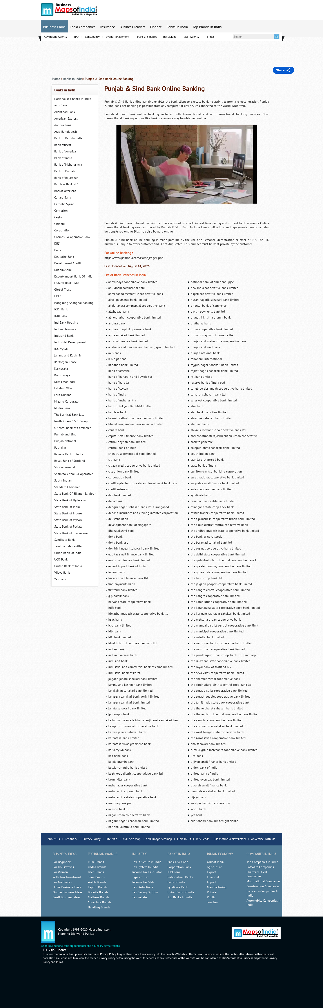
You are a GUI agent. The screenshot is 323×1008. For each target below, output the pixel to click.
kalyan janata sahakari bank (127, 732)
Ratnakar (60, 447)
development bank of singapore (129, 525)
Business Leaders (132, 27)
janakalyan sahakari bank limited (130, 691)
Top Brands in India (207, 27)
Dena (57, 250)
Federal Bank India (66, 283)
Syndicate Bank (64, 540)
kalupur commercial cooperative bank (133, 726)
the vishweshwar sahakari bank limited (217, 726)
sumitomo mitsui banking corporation (216, 471)
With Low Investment (67, 877)
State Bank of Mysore (68, 520)
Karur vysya (62, 375)
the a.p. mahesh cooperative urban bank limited (223, 519)
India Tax (139, 854)
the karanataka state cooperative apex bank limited (225, 608)
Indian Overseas (65, 329)
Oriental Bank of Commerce (72, 428)
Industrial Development (70, 342)
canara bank (116, 430)
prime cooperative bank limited (212, 329)
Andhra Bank (62, 125)
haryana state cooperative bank (129, 602)
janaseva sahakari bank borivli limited (134, 696)
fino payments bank (121, 584)
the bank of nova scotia (206, 537)
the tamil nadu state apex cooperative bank (220, 702)
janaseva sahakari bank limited (129, 702)
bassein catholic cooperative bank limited (136, 418)
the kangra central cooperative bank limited (220, 590)
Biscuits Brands (98, 892)
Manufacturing (217, 887)
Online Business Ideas (67, 892)
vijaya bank (198, 797)
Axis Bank (60, 105)
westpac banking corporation (210, 803)
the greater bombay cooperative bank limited (221, 566)
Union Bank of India (180, 892)
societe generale (202, 442)
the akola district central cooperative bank (219, 525)
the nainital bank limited (207, 637)
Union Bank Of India (68, 553)
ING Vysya (61, 349)
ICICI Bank (61, 309)
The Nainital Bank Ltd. (69, 415)
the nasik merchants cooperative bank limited (221, 643)
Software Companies (260, 867)
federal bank (116, 572)
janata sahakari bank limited (127, 708)
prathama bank (201, 323)
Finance (156, 27)
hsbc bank (115, 619)
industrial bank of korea (124, 673)
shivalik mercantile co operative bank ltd (218, 430)
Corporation (62, 230)
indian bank (116, 649)
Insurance (107, 27)
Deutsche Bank (64, 257)
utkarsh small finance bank (209, 785)
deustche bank (118, 519)
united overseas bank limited (210, 779)
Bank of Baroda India (68, 138)
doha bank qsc (118, 542)
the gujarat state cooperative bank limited (219, 572)
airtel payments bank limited (127, 300)
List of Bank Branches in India (125, 275)
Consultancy (92, 37)
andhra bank (116, 323)
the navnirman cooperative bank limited (218, 649)
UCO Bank (61, 559)
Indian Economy (220, 854)
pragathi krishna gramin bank (211, 317)
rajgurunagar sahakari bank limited (214, 365)
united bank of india (204, 773)
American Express (66, 118)
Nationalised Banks (180, 877)
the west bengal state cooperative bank (217, 732)
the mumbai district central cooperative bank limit (224, 625)
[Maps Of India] (69, 15)
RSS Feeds (202, 839)
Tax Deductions (142, 887)
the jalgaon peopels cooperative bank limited (221, 584)
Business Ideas (64, 854)
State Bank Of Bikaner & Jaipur (75, 494)
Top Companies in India (262, 862)
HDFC (58, 296)
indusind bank (118, 661)
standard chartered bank (207, 460)
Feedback (71, 839)
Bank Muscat (62, 145)
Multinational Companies (263, 881)
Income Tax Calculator (147, 872)
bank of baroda (118, 383)
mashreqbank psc (120, 803)
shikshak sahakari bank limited (211, 418)
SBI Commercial (64, 467)
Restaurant (169, 37)
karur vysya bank (119, 750)
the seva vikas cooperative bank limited (217, 673)
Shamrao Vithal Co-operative (73, 474)
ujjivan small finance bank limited (213, 762)
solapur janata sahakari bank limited (215, 448)
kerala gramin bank (121, 762)
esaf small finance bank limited (129, 560)
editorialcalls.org (64, 946)
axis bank (114, 353)
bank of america (119, 371)
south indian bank (203, 454)
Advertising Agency (55, 37)
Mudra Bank (62, 408)
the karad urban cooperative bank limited (219, 602)
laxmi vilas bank (119, 779)
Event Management (117, 37)
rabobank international (206, 359)
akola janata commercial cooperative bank (136, 306)
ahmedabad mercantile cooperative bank (135, 294)
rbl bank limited (201, 377)
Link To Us (184, 839)
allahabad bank (118, 311)
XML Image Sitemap (159, 839)
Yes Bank (60, 579)
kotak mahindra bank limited (127, 768)
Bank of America (65, 151)
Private (211, 892)
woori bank (198, 809)
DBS (57, 243)
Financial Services (146, 37)
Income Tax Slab (143, 882)
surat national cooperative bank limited (217, 477)
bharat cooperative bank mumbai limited (135, 424)
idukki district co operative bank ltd (132, 643)
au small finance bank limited (128, 341)
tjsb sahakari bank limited (208, 744)
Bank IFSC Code (177, 862)
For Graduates (62, 882)
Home (56, 79)
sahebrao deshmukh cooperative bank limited (221, 388)
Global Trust (62, 290)
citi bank (114, 460)
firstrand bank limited (123, 590)
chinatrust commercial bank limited (132, 454)
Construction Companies (263, 886)
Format (209, 37)
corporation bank (120, 477)
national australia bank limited (129, 827)
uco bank (197, 756)
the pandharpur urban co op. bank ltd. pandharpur (225, 655)
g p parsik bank (118, 596)
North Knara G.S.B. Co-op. (71, 421)
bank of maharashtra (122, 400)
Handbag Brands (99, 907)
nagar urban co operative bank (129, 815)
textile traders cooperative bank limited (217, 513)
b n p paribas (117, 359)
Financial (213, 877)
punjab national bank (205, 353)
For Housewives (63, 867)
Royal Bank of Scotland (69, 461)
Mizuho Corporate (66, 401)
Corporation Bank (179, 867)
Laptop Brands (97, 887)
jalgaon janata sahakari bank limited (133, 679)
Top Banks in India (179, 897)
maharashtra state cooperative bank (132, 797)
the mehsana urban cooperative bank (216, 619)
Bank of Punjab (64, 171)
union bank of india (204, 768)
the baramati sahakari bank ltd (211, 542)
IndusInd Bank (64, 336)
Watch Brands (97, 882)
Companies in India (261, 854)
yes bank (197, 815)
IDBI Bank (60, 316)
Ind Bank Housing (66, 322)
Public (211, 897)
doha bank (115, 537)
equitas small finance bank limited (131, 554)
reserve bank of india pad (208, 383)
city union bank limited (124, 471)
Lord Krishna (62, 395)
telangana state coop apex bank (212, 507)
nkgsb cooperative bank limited (212, 294)
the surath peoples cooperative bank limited (220, 696)
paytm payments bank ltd (208, 311)
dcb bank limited (119, 495)
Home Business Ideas (67, 887)
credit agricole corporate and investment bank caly (142, 483)
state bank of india (203, 465)
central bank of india (122, 448)
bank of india (117, 394)
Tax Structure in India (146, 862)
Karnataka (61, 369)
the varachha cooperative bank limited (217, 720)
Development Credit (67, 263)
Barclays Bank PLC (66, 184)
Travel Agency (190, 37)
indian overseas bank (122, 655)
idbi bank (114, 631)
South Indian (63, 480)
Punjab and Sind (65, 434)
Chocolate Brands (99, 902)
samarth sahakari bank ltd (208, 394)
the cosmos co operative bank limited (216, 548)
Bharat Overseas (65, 191)
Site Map (111, 839)
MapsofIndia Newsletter (230, 839)
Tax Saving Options (145, 892)
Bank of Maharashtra (68, 165)
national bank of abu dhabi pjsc (212, 282)
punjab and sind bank (205, 347)
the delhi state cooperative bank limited (218, 554)
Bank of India (63, 158)
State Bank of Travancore (71, 533)
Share (280, 70)
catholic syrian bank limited (127, 442)
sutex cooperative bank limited (211, 489)
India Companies (82, 27)
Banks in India (177, 27)
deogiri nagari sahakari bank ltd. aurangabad (138, 507)
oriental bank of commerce (209, 306)
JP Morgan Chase (65, 362)
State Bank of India (67, 507)
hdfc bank (115, 608)
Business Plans (54, 27)
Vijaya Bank (62, 573)
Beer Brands (96, 872)
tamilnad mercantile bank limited (213, 501)
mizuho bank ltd (119, 809)
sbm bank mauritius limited (209, 412)
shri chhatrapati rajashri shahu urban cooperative (224, 436)
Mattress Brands (98, 897)
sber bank (197, 406)
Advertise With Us (263, 839)
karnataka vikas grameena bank (129, 744)
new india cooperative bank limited (214, 288)
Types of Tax (140, 877)
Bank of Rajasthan (66, 178)
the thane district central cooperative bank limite (224, 714)
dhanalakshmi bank (121, 531)
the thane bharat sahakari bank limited (217, 708)
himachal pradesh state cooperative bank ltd (138, 614)
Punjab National (65, 441)
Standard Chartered (67, 487)
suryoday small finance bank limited (215, 483)
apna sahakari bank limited (126, 335)
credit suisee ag (118, 489)
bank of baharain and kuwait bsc (130, 377)
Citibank (59, 224)
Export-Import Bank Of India (73, 276)
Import (211, 882)
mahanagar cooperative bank (127, 785)
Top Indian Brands (102, 854)
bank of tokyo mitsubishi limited (130, 406)
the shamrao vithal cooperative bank (215, 679)
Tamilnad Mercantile (68, 546)
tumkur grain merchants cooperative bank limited (224, 750)
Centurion (61, 211)
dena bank (115, 501)
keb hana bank (118, 756)
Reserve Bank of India (68, 454)
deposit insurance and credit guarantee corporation (143, 513)
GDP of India (215, 862)
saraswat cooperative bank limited (214, 400)
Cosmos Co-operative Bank (72, 237)
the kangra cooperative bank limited (215, 596)
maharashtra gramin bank (125, 791)
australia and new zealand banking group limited (141, 347)
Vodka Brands (97, 867)
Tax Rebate (139, 897)
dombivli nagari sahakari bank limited (134, 548)
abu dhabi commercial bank (126, 288)
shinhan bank (200, 424)
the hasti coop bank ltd (206, 578)
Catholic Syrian (64, 204)
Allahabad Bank (64, 112)
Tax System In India (145, 867)
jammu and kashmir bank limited (130, 685)
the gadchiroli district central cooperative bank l (223, 560)
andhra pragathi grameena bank (130, 329)
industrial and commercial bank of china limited (140, 667)
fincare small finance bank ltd (128, 578)
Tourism (212, 902)
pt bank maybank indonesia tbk (212, 335)
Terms (59, 962)
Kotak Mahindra (65, 382)
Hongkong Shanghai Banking (74, 303)
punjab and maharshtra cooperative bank (218, 341)
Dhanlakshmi (63, 270)
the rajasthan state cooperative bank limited (220, 661)
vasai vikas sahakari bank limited (213, 791)
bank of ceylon (118, 388)
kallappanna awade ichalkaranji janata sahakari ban (143, 720)
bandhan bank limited (123, 365)
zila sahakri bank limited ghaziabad (214, 821)
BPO (76, 37)
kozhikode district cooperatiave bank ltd (135, 773)
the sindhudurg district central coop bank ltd (221, 685)
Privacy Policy (91, 839)
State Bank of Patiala (68, 526)
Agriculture (214, 867)
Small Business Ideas (66, 897)
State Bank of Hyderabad (70, 500)
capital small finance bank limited (131, 436)
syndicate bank (201, 495)
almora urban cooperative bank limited (134, 317)
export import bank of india (127, 566)
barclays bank (117, 412)
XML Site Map (131, 839)
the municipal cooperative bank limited (217, 631)
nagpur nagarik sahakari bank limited (133, 821)
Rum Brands (96, 862)
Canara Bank (62, 197)
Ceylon (59, 217)
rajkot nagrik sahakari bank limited (214, 371)
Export (211, 872)
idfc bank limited (119, 637)
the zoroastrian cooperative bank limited (218, 738)
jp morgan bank (119, 714)
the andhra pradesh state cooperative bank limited (225, 531)
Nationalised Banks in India (72, 99)
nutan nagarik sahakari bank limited (215, 300)
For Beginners (62, 862)
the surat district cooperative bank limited (219, 691)
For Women (60, 872)
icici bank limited (119, 625)
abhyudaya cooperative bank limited (133, 282)
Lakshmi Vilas (63, 388)
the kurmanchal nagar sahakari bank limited (220, 614)
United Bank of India (68, 566)
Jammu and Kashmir (67, 355)
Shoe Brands (96, 877)
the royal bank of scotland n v (211, 667)
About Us (53, 839)
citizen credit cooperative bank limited (134, 465)
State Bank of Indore (68, 513)
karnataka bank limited (123, 738)
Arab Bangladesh (65, 132)
